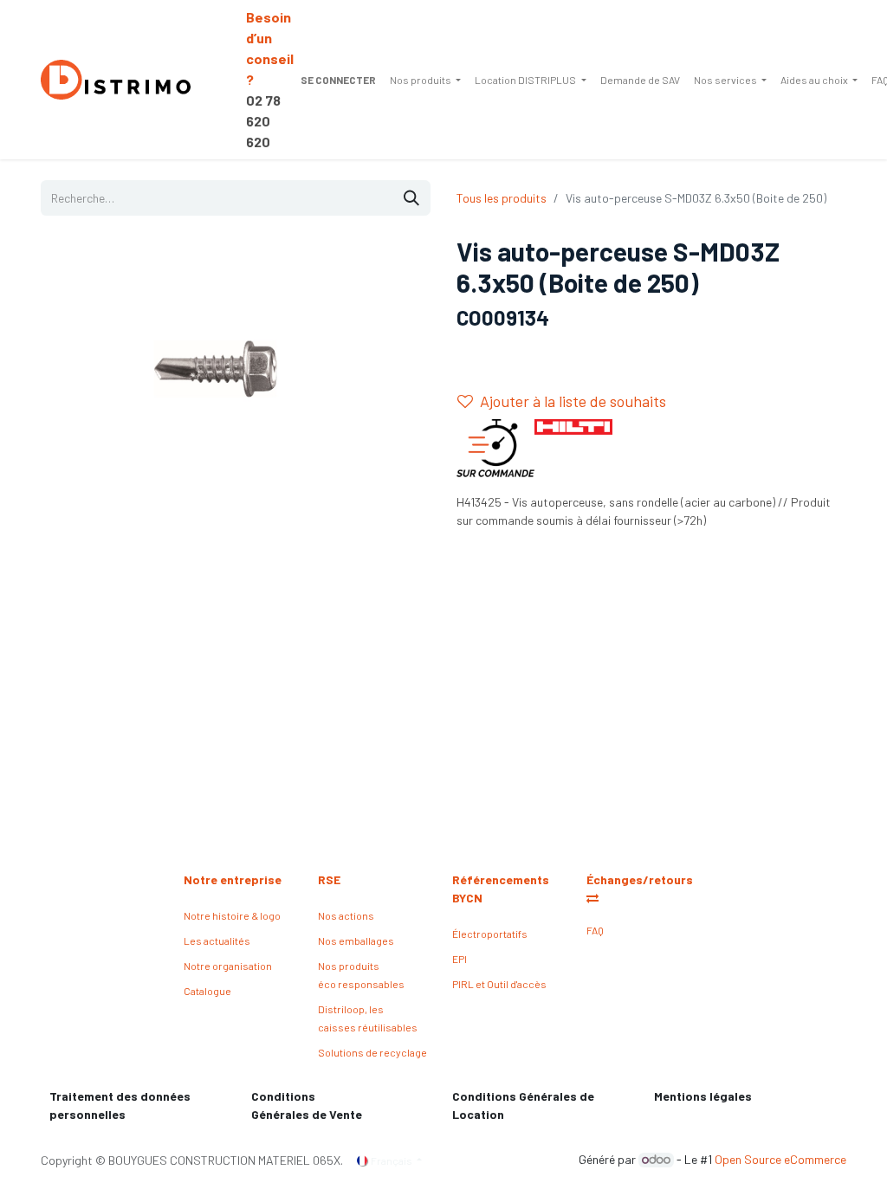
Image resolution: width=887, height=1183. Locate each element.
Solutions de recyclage (372, 1052)
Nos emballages (356, 940)
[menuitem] (425, 79)
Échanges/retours (641, 879)
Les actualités (217, 940)
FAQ (595, 930)
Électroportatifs (490, 934)
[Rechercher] (411, 198)
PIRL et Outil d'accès (499, 984)
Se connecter (338, 80)
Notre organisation (228, 966)
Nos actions (346, 915)
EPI (459, 959)
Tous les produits (501, 198)
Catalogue (207, 991)
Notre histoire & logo (232, 915)
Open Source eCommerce (780, 1159)
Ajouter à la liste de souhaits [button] (573, 400)
